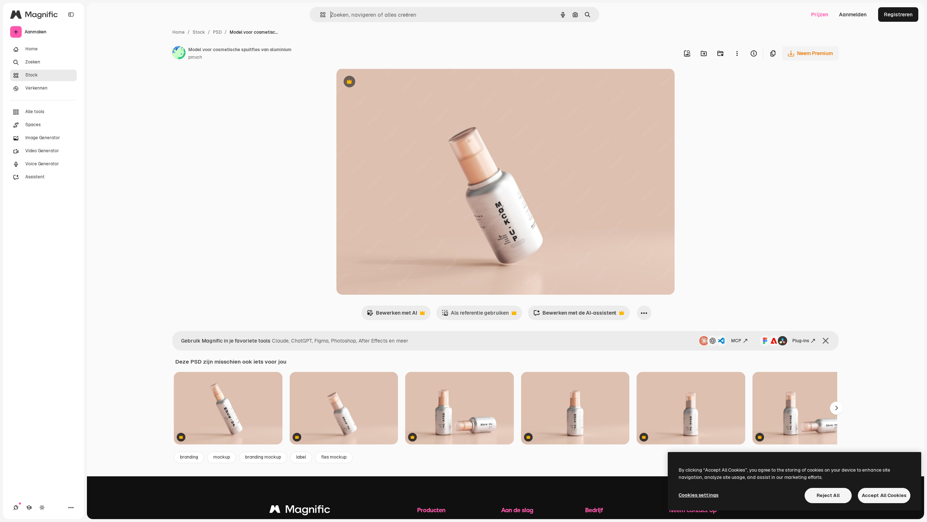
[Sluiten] (825, 340)
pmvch (195, 57)
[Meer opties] (737, 53)
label (301, 457)
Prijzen (819, 14)
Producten (431, 510)
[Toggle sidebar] (71, 14)
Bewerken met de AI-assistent (574, 315)
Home (178, 32)
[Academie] (29, 507)
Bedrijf (594, 510)
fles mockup (334, 457)
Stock (199, 32)
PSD (217, 32)
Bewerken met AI (392, 315)
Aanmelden (853, 14)
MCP (736, 341)
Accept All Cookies (884, 495)
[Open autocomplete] (320, 14)
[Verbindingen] (16, 507)
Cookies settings (698, 495)
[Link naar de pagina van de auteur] (178, 53)
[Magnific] (299, 511)
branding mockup (263, 457)
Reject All (828, 495)
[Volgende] (836, 408)
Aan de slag (517, 510)
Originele (384, 82)
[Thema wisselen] (42, 507)
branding (189, 457)
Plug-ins (800, 341)
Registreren (898, 14)
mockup (221, 457)
